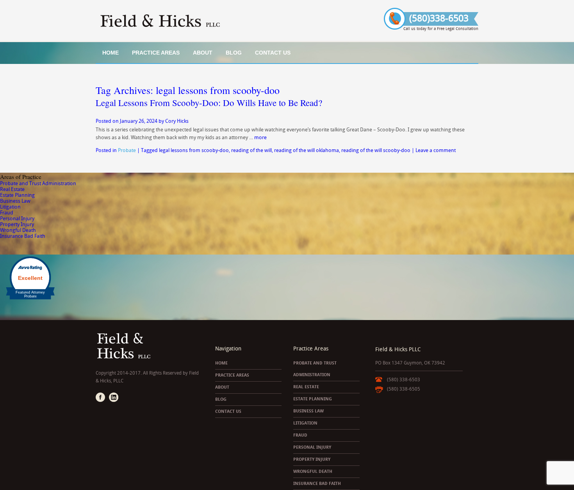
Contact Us (273, 53)
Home (110, 53)
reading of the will (251, 150)
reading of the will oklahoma (306, 150)
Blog (234, 53)
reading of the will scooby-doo (375, 150)
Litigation (10, 207)
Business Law (15, 201)
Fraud (6, 213)
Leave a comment (435, 150)
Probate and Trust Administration (38, 183)
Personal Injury (17, 218)
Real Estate (12, 189)
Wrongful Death (18, 230)
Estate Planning (17, 195)
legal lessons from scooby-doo (194, 150)
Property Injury (17, 224)
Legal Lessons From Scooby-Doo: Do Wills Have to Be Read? (209, 102)
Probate (127, 150)
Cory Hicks (177, 121)
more (260, 137)
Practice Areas (156, 53)
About (202, 53)
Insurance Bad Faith (22, 236)
